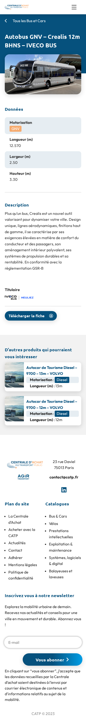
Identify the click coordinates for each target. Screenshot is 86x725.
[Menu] (76, 7)
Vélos (53, 523)
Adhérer (15, 557)
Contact (15, 550)
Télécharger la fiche (26, 315)
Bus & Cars (58, 516)
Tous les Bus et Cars (29, 20)
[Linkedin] (64, 490)
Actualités (17, 542)
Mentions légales (22, 564)
